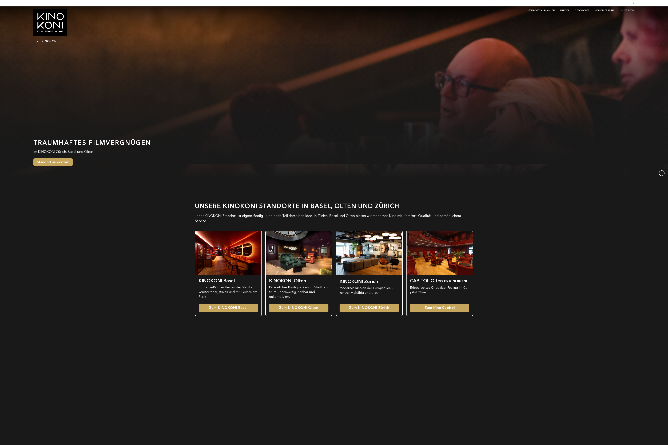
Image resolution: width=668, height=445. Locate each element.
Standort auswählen (53, 162)
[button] (662, 173)
